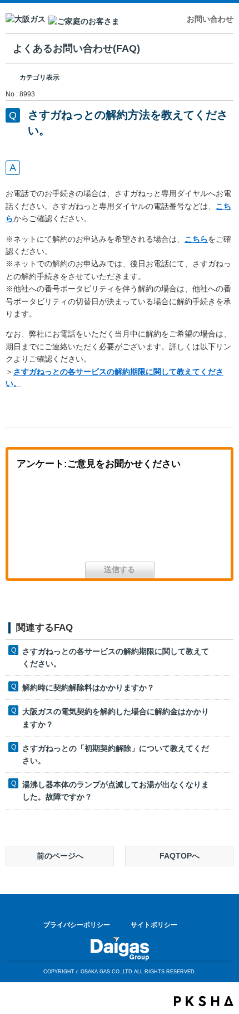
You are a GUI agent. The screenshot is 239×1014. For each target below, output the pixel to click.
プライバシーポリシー (76, 925)
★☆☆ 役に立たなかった (186, 519)
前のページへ (60, 855)
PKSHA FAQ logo (203, 1001)
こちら (196, 239)
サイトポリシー (154, 925)
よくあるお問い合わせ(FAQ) (76, 48)
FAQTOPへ (180, 855)
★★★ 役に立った (52, 519)
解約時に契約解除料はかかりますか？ (88, 687)
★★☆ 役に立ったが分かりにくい (119, 519)
